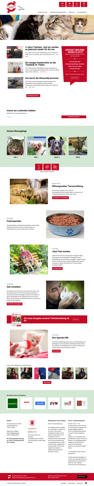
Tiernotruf (69, 5)
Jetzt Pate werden (57, 268)
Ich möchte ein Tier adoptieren (60, 197)
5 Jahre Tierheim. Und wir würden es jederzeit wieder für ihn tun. (42, 48)
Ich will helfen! (82, 12)
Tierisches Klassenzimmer (59, 12)
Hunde (38, 169)
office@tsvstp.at (14, 433)
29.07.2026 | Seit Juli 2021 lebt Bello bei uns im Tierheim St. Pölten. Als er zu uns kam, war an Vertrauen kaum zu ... (41, 54)
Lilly (15, 157)
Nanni (56, 157)
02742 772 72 (15, 435)
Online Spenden (81, 476)
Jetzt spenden (56, 351)
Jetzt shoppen (47, 382)
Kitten (78, 157)
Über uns (72, 12)
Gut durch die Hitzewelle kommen (42, 78)
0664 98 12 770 (32, 432)
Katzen (47, 169)
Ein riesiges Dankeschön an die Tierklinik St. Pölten (40, 63)
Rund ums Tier (43, 12)
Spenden (77, 5)
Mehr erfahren (74, 77)
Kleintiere (55, 169)
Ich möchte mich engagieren (15, 303)
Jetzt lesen (75, 319)
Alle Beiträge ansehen (32, 95)
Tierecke (62, 5)
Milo (35, 157)
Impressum (80, 483)
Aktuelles (63, 483)
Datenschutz (71, 483)
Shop (84, 5)
